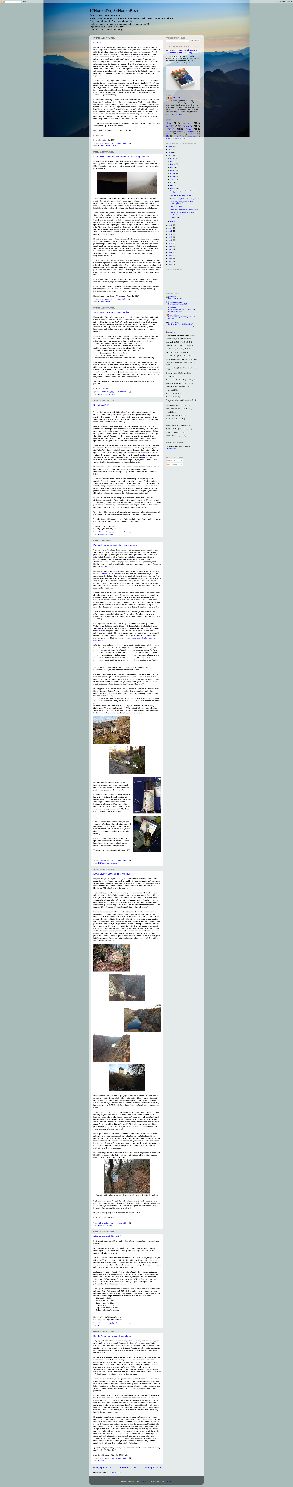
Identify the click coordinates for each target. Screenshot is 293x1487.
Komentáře (173, 464)
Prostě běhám (173, 315)
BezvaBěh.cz (173, 307)
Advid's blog (173, 322)
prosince (173, 221)
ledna (172, 158)
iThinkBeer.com (171, 449)
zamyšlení (108, 146)
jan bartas (172, 297)
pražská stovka (192, 136)
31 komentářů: (121, 1458)
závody (113, 394)
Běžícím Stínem (107, 574)
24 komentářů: (121, 143)
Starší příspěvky (153, 1467)
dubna (172, 167)
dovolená (169, 134)
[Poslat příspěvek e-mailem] (130, 143)
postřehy (101, 534)
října (172, 185)
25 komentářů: (121, 860)
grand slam (192, 134)
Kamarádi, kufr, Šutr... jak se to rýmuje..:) (112, 874)
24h (167, 136)
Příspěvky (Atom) (115, 1472)
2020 (170, 246)
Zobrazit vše (196, 326)
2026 (170, 264)
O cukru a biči (99, 42)
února (172, 161)
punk (100, 394)
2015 (170, 231)
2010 (170, 149)
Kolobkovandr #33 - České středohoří (180, 324)
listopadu (173, 188)
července (173, 176)
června (173, 173)
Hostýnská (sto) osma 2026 (177, 304)
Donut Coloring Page (175, 298)
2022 (170, 252)
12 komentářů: (120, 299)
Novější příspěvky (102, 1467)
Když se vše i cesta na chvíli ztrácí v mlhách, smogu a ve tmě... (122, 156)
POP (175, 136)
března (173, 164)
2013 (170, 225)
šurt (104, 1225)
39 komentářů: (121, 392)
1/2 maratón (176, 138)
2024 (170, 258)
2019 (170, 243)
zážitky (115, 146)
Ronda (182, 136)
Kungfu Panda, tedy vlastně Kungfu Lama (112, 1336)
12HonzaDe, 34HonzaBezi (113, 10)
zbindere (143, 1481)
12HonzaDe (176, 98)
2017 (170, 237)
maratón (180, 134)
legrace (101, 146)
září (172, 182)
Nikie (99, 628)
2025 (170, 261)
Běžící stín (102, 863)
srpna (172, 179)
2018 (170, 240)
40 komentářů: (121, 1223)
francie (168, 138)
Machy (144, 457)
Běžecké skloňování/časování (107, 1236)
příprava (169, 132)
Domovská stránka (128, 1467)
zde (153, 59)
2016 (170, 234)
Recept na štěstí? (101, 405)
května (173, 170)
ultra (168, 123)
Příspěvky (172, 460)
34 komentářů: (121, 532)
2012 (170, 155)
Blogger (169, 1481)
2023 (170, 255)
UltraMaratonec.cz (175, 302)
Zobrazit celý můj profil (174, 114)
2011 (170, 152)
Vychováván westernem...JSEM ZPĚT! (111, 312)
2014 (170, 228)
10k (183, 138)
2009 (170, 146)
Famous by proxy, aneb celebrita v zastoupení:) (115, 545)
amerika (180, 132)
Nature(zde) (141, 57)
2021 (170, 249)
